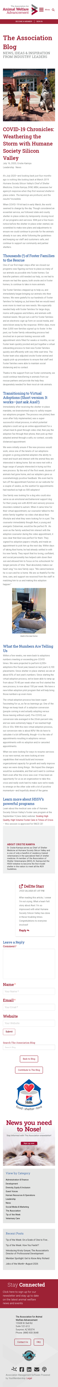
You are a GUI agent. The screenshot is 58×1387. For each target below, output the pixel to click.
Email (9, 1000)
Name (9, 984)
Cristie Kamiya (24, 163)
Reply (23, 930)
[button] (45, 9)
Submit (9, 1031)
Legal (29, 1378)
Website (10, 1016)
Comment (10, 946)
